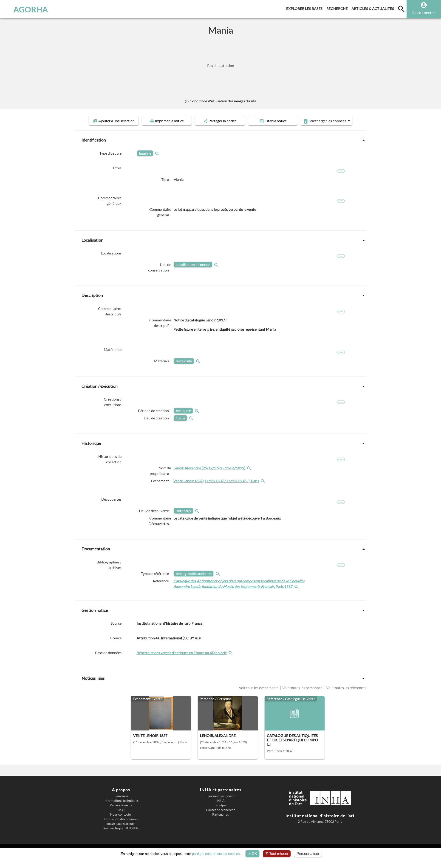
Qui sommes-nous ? (221, 796)
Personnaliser (308, 854)
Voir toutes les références (345, 687)
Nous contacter (121, 814)
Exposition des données (121, 819)
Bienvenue (120, 796)
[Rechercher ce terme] (157, 153)
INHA (220, 800)
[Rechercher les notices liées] (249, 468)
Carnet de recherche (220, 810)
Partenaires (220, 814)
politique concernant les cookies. (216, 854)
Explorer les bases (305, 8)
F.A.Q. (121, 810)
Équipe (221, 805)
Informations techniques (121, 800)
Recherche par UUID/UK (121, 828)
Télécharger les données (327, 120)
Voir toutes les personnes (302, 687)
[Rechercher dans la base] (231, 652)
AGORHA (30, 9)
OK (254, 854)
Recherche (338, 8)
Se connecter (423, 12)
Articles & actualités (373, 8)
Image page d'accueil (121, 823)
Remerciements (121, 805)
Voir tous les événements (259, 687)
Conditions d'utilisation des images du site (222, 101)
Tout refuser (278, 854)
